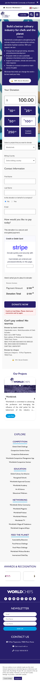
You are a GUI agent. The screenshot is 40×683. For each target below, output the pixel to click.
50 (11, 121)
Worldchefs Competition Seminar (20, 462)
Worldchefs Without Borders (20, 551)
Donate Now (20, 304)
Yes (15, 201)
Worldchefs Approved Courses (20, 481)
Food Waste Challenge (20, 547)
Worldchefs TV (20, 520)
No (8, 201)
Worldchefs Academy (20, 485)
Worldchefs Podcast (19, 512)
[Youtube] (18, 598)
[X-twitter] (22, 598)
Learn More (10, 416)
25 (28, 111)
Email (6, 207)
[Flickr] (30, 598)
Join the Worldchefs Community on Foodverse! (20, 2)
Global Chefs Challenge (20, 446)
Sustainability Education (20, 539)
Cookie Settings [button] (8, 678)
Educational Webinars (20, 493)
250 (11, 132)
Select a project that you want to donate (18, 142)
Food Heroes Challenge (20, 543)
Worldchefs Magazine (20, 508)
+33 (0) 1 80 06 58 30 (21, 650)
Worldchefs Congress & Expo (20, 528)
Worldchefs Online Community (20, 505)
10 (11, 111)
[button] (34, 399)
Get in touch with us (20, 646)
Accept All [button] (18, 678)
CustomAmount (28, 132)
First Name (8, 176)
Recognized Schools (20, 477)
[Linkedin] (13, 598)
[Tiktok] (34, 598)
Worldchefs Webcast (20, 516)
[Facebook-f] (5, 598)
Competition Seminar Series (20, 450)
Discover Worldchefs (12, 8)
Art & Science (20, 489)
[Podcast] (26, 598)
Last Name (8, 188)
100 (28, 121)
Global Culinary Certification (20, 474)
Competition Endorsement (20, 454)
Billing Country (9, 156)
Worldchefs (11, 396)
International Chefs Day (20, 555)
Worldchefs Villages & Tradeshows (20, 524)
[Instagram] (9, 598)
